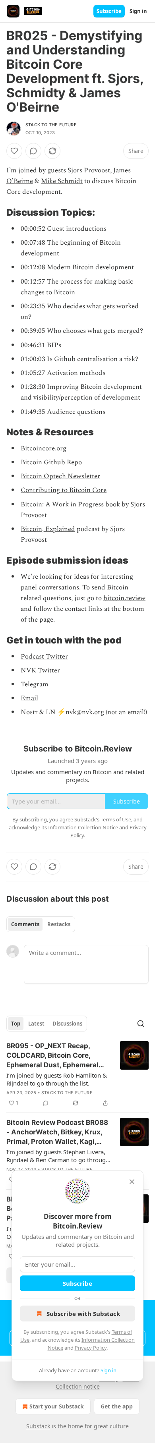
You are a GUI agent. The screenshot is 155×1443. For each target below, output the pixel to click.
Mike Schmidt (62, 181)
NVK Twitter (40, 670)
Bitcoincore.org (43, 448)
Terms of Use (116, 819)
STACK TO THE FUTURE (51, 124)
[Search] (141, 1024)
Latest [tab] (36, 1023)
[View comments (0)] (33, 151)
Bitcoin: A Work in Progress (62, 504)
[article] (77, 1074)
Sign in (138, 11)
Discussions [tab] (67, 1023)
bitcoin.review (124, 598)
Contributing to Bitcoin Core (64, 490)
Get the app (117, 1406)
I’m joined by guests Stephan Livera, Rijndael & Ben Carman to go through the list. (57, 1156)
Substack (38, 1426)
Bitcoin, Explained (48, 529)
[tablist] (40, 924)
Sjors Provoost (89, 170)
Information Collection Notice (83, 827)
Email (29, 698)
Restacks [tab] (58, 924)
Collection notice (78, 1386)
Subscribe (109, 11)
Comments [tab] (25, 924)
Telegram (34, 684)
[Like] (14, 151)
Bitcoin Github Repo (51, 462)
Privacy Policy (91, 1347)
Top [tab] (15, 1023)
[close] (132, 1181)
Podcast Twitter (44, 656)
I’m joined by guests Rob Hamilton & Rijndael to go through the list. (56, 1079)
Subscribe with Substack (83, 1313)
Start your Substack (56, 1406)
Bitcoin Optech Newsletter (60, 476)
